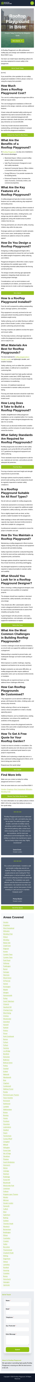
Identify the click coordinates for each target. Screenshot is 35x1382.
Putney (5, 1065)
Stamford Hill (7, 1007)
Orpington (6, 1282)
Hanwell (6, 1024)
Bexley (5, 1276)
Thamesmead (7, 1250)
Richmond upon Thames (11, 1095)
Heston (5, 1118)
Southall (6, 1068)
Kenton (5, 951)
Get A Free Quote (17, 907)
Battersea (6, 1060)
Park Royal (6, 960)
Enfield (5, 1071)
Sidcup (5, 1261)
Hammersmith (7, 995)
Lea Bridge (6, 1051)
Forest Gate (7, 1150)
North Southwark (8, 1036)
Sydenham (6, 1215)
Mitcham (6, 1200)
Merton (5, 1168)
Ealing (5, 998)
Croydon (6, 1241)
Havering (6, 1270)
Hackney (6, 1048)
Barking (5, 1218)
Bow (4, 1080)
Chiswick (6, 1004)
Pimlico (5, 1030)
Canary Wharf (7, 1139)
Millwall (5, 1144)
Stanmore (6, 975)
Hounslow (6, 1124)
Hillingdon (6, 1147)
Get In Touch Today (17, 68)
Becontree (6, 1247)
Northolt (5, 1027)
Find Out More (17, 467)
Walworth (6, 1074)
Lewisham (6, 1188)
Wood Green (7, 978)
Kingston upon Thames (10, 1194)
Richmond (6, 1101)
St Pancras (6, 981)
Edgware (6, 948)
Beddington (7, 1232)
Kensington (6, 986)
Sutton (5, 1244)
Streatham (6, 1156)
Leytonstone (7, 1127)
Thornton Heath (8, 1223)
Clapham (6, 1083)
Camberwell (7, 1086)
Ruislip (5, 1092)
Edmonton (6, 1057)
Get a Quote (16, 41)
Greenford (6, 1022)
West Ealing (7, 1013)
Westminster (7, 1019)
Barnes (5, 1039)
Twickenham (7, 1136)
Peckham (6, 1121)
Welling (5, 1256)
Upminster (6, 1285)
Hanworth (6, 1206)
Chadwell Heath (8, 1253)
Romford (6, 1267)
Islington (6, 992)
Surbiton (6, 1220)
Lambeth (6, 1106)
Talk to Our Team (17, 625)
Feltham (5, 1191)
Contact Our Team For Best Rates (17, 135)
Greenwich (6, 1165)
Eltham (5, 1235)
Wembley (6, 940)
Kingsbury (10, 789)
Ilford (4, 1212)
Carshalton (6, 1238)
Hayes (5, 1133)
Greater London (8, 1203)
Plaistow (6, 1159)
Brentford (6, 1054)
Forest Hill (6, 1180)
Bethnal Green (7, 1063)
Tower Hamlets (8, 1098)
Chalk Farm (7, 946)
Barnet (5, 969)
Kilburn (5, 937)
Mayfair (5, 989)
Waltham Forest (8, 1089)
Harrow (5, 984)
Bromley (6, 1115)
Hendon (3, 789)
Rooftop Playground (9, 152)
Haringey (6, 972)
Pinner (5, 1033)
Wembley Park (5, 791)
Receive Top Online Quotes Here (17, 796)
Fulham (5, 1042)
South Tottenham (8, 1001)
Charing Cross (7, 1010)
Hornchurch (7, 1279)
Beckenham (7, 1229)
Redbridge (6, 1177)
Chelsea (6, 1016)
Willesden (29, 789)
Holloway (6, 963)
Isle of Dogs (7, 1153)
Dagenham (6, 1259)
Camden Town (7, 954)
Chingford (6, 1141)
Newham (6, 1174)
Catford (5, 1209)
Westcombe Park (8, 1185)
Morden (5, 1197)
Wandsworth (7, 1077)
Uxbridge (6, 1171)
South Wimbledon (9, 1162)
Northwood (6, 1103)
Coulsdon (6, 1273)
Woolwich (6, 1226)
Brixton (5, 1112)
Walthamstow (7, 1109)
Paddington (7, 966)
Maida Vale (6, 943)
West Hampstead (19, 789)
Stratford (6, 1130)
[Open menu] (32, 3)
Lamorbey (6, 1264)
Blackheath (6, 1182)
